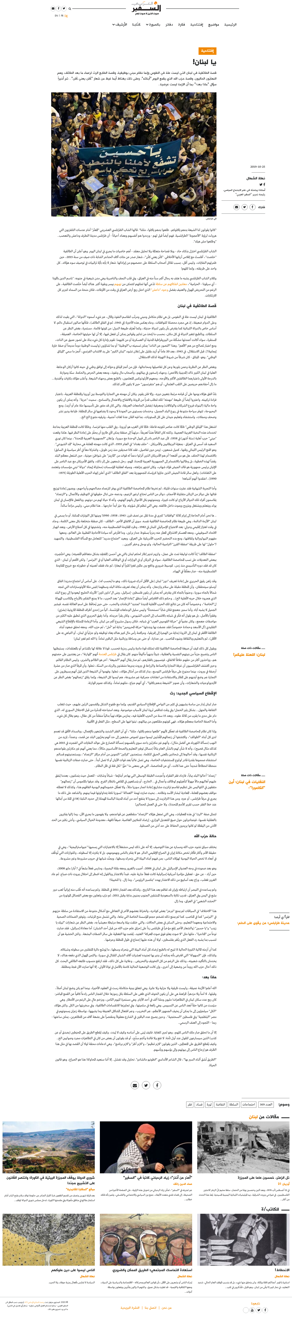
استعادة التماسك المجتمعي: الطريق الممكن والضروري (152, 1270)
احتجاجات (248, 1105)
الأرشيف (121, 24)
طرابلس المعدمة (108, 654)
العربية (66, 15)
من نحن (167, 1307)
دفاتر (169, 24)
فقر (190, 1105)
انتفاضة (220, 1105)
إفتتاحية (196, 24)
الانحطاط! (282, 1270)
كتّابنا (136, 24)
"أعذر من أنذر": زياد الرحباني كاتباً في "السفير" (157, 1177)
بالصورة (154, 24)
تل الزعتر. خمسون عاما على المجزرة (263, 1177)
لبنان (253, 1116)
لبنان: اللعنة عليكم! (249, 654)
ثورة (209, 1105)
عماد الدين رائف (182, 1183)
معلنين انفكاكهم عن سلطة (171, 284)
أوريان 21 (283, 1183)
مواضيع (213, 24)
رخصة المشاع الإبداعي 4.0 (34, 1302)
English (55, 15)
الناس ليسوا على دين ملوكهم (73, 1270)
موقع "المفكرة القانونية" (80, 1189)
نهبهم (118, 284)
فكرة (181, 24)
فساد (199, 1105)
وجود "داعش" (159, 290)
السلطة (233, 1105)
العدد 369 (266, 1105)
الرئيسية (230, 24)
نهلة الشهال (256, 178)
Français (61, 15)
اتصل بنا (150, 1307)
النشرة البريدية (130, 1307)
